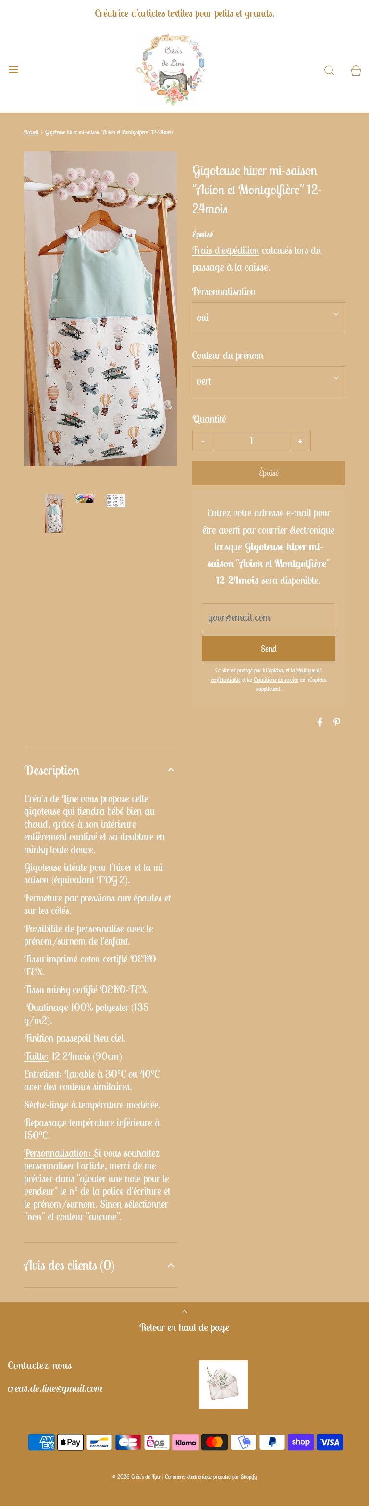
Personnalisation (224, 291)
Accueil (31, 132)
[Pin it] (335, 722)
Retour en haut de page (184, 1327)
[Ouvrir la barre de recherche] (329, 70)
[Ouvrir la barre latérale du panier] (356, 70)
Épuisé (269, 472)
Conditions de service (276, 679)
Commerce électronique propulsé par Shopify (211, 1476)
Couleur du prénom (228, 355)
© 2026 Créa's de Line (136, 1476)
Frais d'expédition (225, 250)
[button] (54, 513)
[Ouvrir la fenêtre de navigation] (13, 70)
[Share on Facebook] (318, 722)
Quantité (209, 419)
